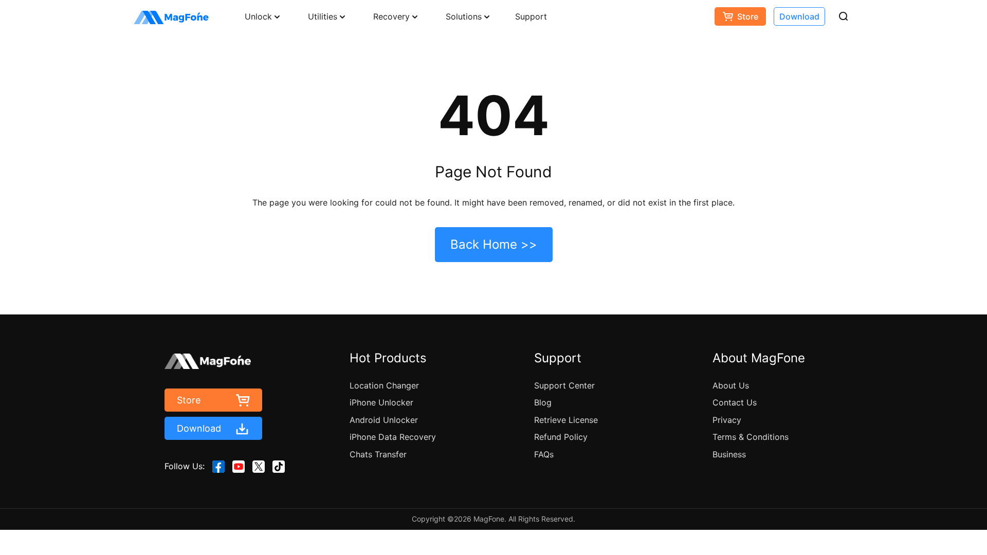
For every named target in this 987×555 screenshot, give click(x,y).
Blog (543, 402)
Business (729, 454)
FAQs (544, 454)
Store (747, 16)
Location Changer (384, 385)
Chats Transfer (378, 454)
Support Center (564, 385)
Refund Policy (561, 437)
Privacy (726, 420)
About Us (730, 385)
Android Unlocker (384, 420)
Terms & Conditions (750, 437)
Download (799, 16)
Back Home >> (493, 244)
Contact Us (734, 402)
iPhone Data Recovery (393, 437)
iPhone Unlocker (381, 402)
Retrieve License (566, 420)
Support (531, 16)
